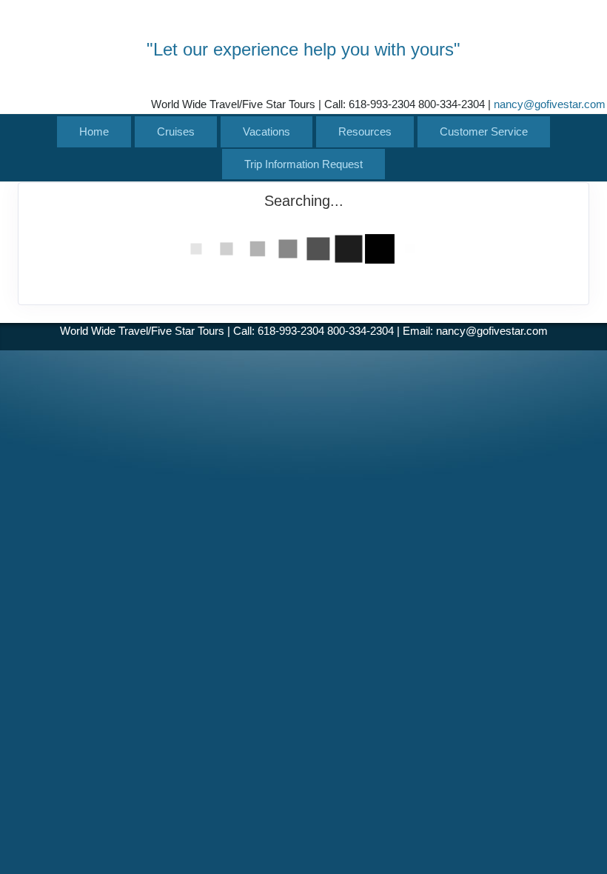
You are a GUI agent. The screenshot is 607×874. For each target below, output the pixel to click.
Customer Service (484, 131)
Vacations (266, 131)
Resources (365, 131)
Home (94, 131)
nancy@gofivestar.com (550, 104)
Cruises (176, 131)
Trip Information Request (303, 164)
